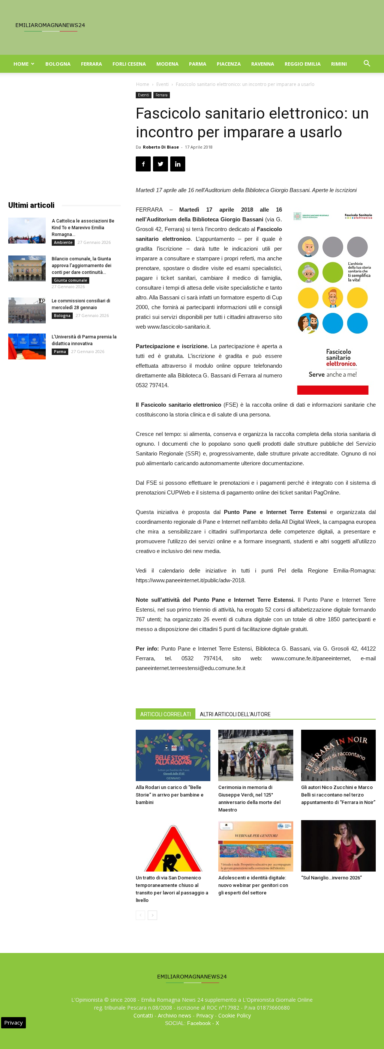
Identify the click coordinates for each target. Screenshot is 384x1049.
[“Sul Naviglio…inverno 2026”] (338, 846)
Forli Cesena (129, 63)
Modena (167, 63)
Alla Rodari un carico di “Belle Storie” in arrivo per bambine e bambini (170, 794)
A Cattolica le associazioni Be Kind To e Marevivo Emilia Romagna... (83, 227)
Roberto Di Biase (161, 147)
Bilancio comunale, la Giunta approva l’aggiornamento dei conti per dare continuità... (81, 265)
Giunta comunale (70, 280)
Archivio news (174, 1015)
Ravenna (262, 63)
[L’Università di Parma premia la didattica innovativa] (27, 346)
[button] (367, 64)
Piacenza (229, 63)
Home (21, 63)
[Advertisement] (64, 139)
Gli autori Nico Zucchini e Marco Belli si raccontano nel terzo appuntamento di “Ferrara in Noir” (338, 794)
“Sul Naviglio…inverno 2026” (331, 878)
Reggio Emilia (303, 63)
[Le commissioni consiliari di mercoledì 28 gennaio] (27, 310)
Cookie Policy (234, 1015)
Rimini (339, 63)
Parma (197, 63)
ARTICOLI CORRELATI (165, 714)
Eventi (162, 84)
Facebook (199, 1023)
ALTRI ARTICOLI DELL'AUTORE (235, 714)
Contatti (143, 1015)
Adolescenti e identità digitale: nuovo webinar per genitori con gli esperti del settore (253, 885)
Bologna (57, 63)
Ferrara (91, 63)
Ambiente (63, 242)
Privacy (204, 1015)
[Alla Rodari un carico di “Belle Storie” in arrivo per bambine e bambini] (173, 755)
